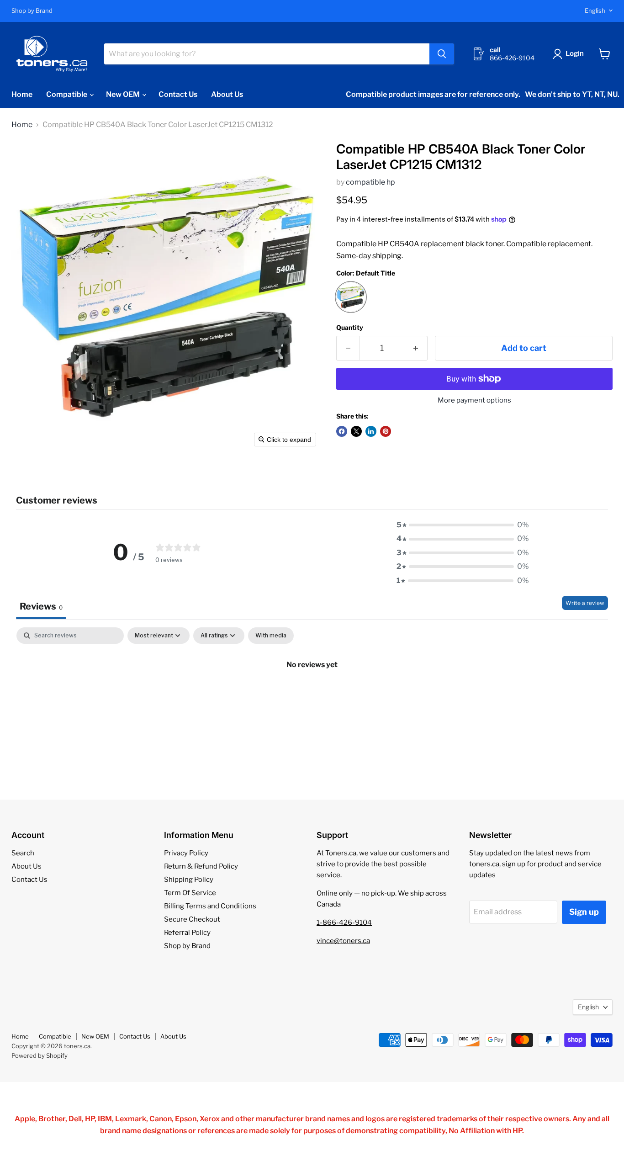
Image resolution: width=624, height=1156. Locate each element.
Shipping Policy (188, 879)
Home (21, 94)
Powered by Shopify (39, 1055)
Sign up (584, 912)
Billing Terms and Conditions (210, 906)
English (595, 10)
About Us (227, 94)
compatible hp (370, 182)
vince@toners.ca (343, 941)
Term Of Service (190, 893)
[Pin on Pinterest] (385, 431)
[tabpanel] (312, 695)
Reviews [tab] (41, 606)
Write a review (585, 602)
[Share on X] (356, 431)
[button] (570, 53)
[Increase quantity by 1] (416, 348)
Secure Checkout (192, 919)
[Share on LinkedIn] (370, 431)
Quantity (349, 327)
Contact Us (178, 94)
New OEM (123, 94)
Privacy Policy (186, 853)
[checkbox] (271, 635)
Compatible (67, 94)
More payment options (474, 400)
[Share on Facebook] (341, 431)
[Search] (441, 53)
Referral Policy (187, 932)
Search (22, 853)
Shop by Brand (32, 10)
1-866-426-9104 (344, 922)
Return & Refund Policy (201, 866)
